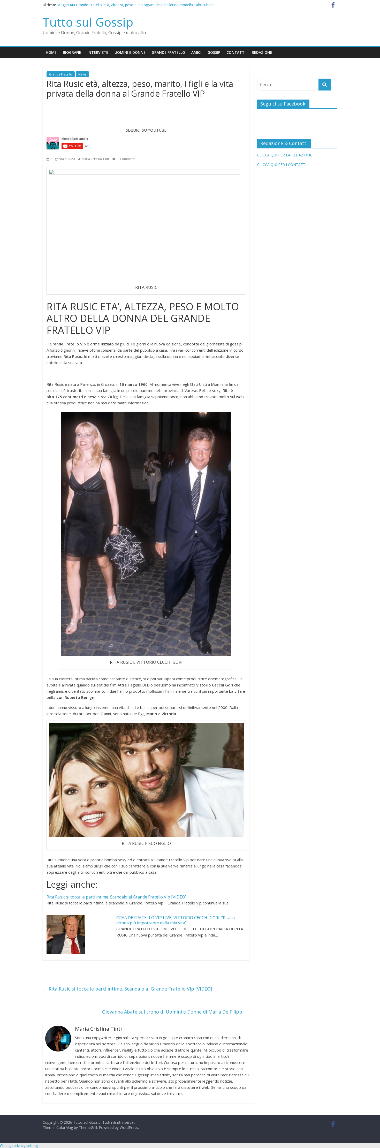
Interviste (97, 52)
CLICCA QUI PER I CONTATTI (281, 164)
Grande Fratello (168, 52)
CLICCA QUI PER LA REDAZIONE (284, 155)
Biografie (72, 52)
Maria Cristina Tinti (95, 159)
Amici (196, 52)
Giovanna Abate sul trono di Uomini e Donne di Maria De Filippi (175, 1012)
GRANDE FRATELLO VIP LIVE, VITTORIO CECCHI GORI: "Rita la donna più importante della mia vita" (175, 920)
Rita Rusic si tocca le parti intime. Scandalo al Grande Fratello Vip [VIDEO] (116, 897)
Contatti (236, 52)
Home (51, 52)
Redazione (262, 52)
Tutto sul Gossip (88, 22)
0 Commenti (126, 159)
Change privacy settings (20, 1145)
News (82, 74)
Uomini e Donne (130, 52)
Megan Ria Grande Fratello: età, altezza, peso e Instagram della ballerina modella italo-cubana (136, 4)
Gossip (214, 52)
